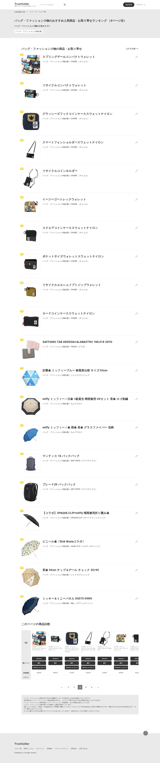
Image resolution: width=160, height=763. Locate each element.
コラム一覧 (17, 748)
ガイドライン (40, 748)
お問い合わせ (83, 748)
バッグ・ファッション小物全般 (28, 31)
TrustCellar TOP (19, 12)
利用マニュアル (29, 748)
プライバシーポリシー (62, 748)
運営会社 (74, 748)
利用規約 (49, 748)
